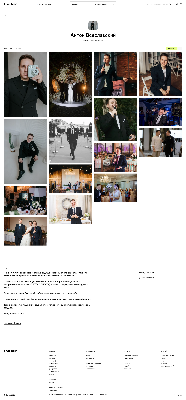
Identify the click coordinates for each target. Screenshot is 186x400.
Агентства (52, 355)
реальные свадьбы (131, 355)
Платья (51, 382)
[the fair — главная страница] (10, 4)
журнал (165, 4)
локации (127, 363)
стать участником (167, 355)
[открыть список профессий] (90, 4)
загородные (90, 369)
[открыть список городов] (113, 4)
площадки (157, 4)
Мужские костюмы (55, 388)
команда (164, 363)
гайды (163, 358)
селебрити (128, 369)
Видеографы (53, 363)
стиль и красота (130, 361)
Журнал (127, 351)
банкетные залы (92, 361)
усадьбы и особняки (93, 363)
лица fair (127, 366)
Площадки (90, 351)
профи (149, 4)
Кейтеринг (52, 379)
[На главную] (10, 350)
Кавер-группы (54, 371)
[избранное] (174, 4)
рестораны (90, 358)
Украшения (53, 390)
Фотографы (53, 361)
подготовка (128, 358)
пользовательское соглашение (95, 395)
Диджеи (51, 374)
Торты (51, 377)
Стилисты (52, 366)
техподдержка (166, 366)
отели (88, 355)
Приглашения (54, 385)
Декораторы (53, 369)
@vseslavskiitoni (146, 278)
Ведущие (52, 358)
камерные (89, 366)
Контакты (171, 49)
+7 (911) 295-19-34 (146, 273)
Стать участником (45, 4)
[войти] (177, 4)
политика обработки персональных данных (65, 395)
